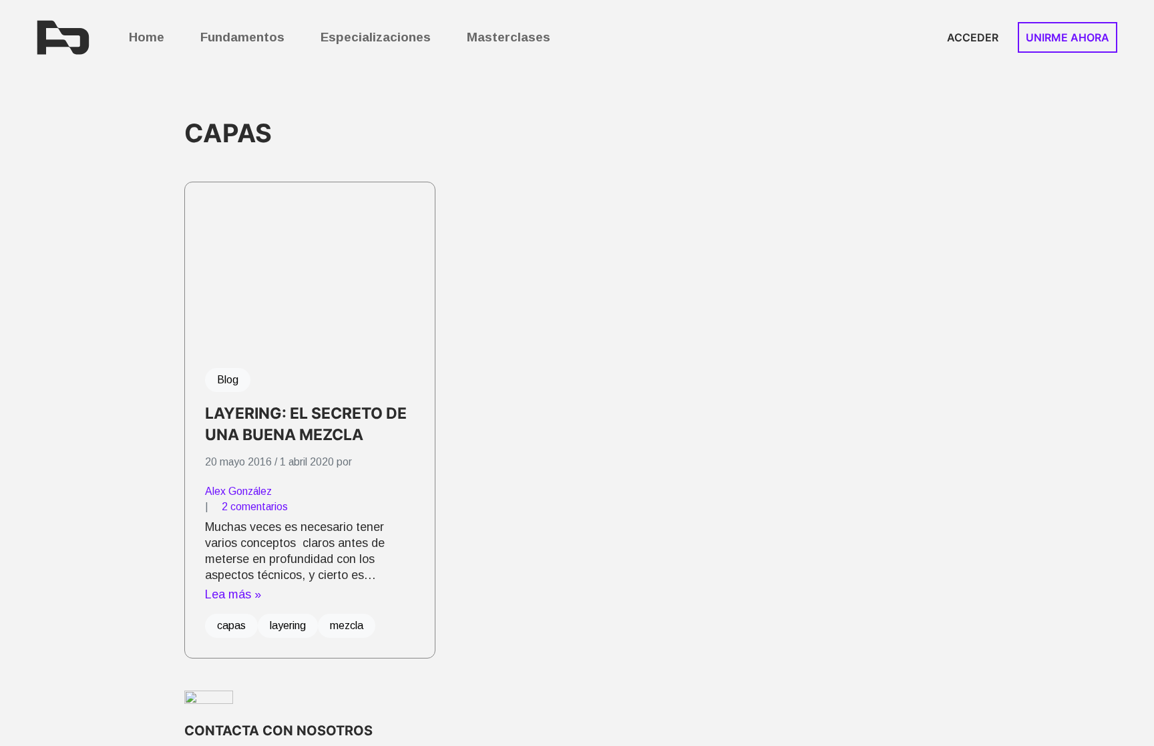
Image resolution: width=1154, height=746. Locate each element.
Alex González (238, 491)
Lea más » (233, 594)
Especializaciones (376, 37)
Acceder (972, 37)
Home (146, 37)
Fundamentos (242, 37)
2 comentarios (255, 506)
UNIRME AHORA (1067, 37)
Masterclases (508, 37)
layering (288, 625)
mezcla (346, 625)
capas (231, 625)
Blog (227, 379)
